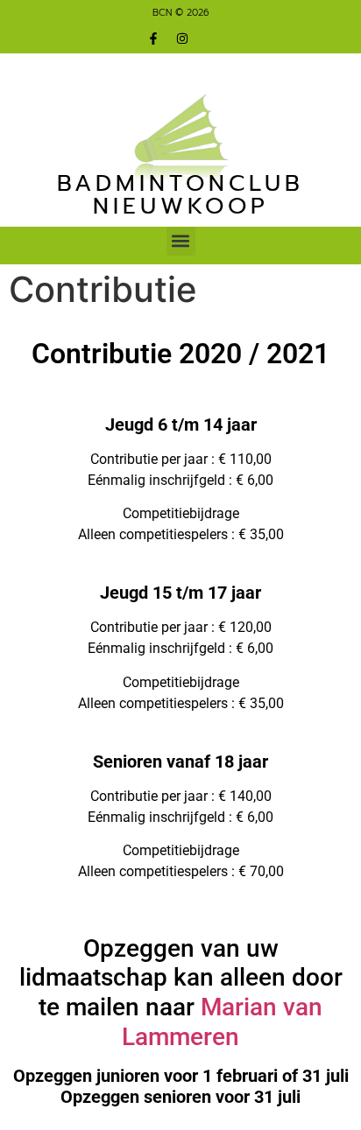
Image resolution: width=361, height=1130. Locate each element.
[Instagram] (182, 38)
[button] (180, 241)
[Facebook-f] (153, 38)
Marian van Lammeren (222, 1022)
